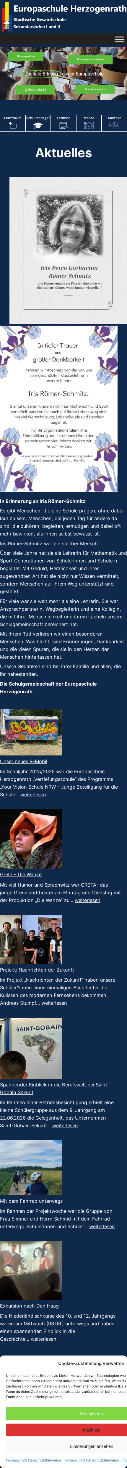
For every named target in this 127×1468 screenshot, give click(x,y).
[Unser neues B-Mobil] (31, 733)
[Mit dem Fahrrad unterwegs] (31, 1168)
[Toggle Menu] (119, 39)
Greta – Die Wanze (21, 874)
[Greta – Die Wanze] (31, 840)
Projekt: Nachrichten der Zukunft (37, 970)
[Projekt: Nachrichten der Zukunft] (31, 940)
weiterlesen (33, 794)
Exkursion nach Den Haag (29, 1306)
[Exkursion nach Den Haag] (31, 1271)
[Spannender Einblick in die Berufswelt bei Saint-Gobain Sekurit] (31, 1049)
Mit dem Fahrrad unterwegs (31, 1201)
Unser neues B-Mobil (23, 761)
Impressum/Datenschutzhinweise (33, 1460)
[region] (63, 73)
